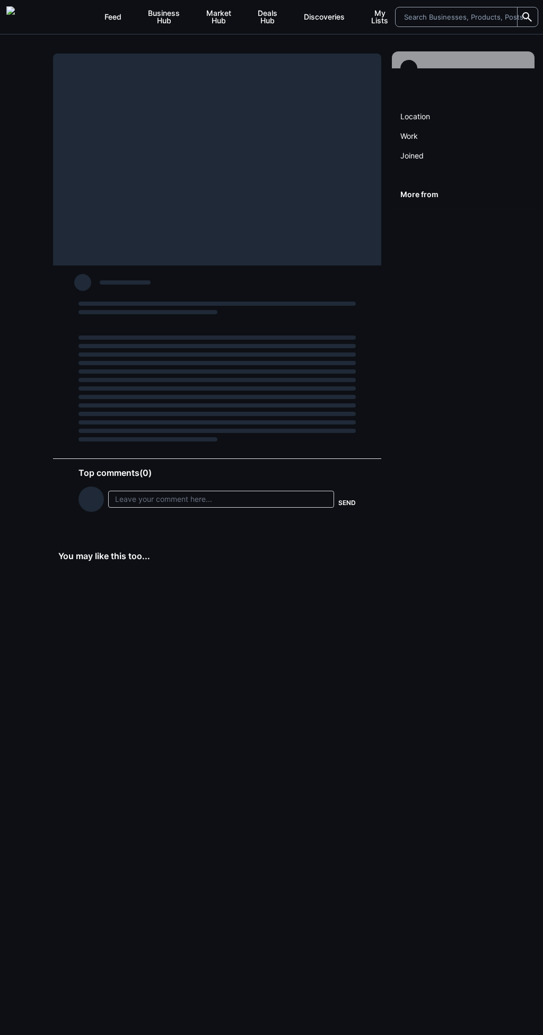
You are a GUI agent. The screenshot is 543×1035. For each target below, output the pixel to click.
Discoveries (324, 16)
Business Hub (164, 16)
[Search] (527, 17)
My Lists (379, 16)
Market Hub (218, 16)
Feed (112, 16)
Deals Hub (267, 16)
